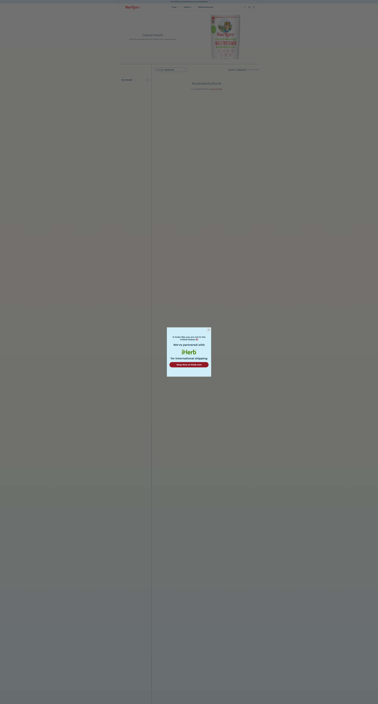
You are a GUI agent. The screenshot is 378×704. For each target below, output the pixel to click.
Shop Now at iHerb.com (189, 365)
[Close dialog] (208, 330)
